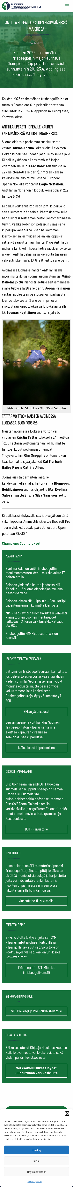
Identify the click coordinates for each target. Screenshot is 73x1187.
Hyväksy (36, 1150)
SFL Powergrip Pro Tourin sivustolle (36, 1011)
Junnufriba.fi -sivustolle (36, 900)
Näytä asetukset (36, 1171)
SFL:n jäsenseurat (36, 711)
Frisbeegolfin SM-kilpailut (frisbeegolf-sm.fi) (36, 970)
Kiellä (36, 1161)
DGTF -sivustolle (36, 829)
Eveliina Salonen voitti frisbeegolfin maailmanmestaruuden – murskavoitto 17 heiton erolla (35, 572)
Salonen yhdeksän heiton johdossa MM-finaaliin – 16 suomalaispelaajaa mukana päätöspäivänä (34, 588)
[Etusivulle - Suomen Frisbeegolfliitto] (21, 5)
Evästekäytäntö (35, 1181)
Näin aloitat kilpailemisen (36, 747)
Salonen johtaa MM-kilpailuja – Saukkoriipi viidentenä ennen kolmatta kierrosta (36, 603)
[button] (67, 1114)
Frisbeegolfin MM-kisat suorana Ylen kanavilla (32, 635)
